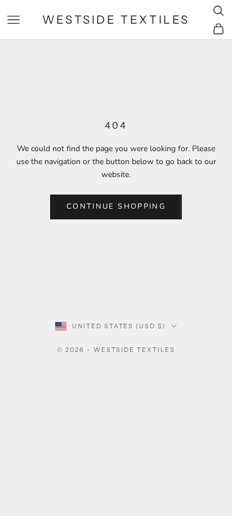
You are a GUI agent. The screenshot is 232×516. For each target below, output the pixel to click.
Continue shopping (116, 206)
